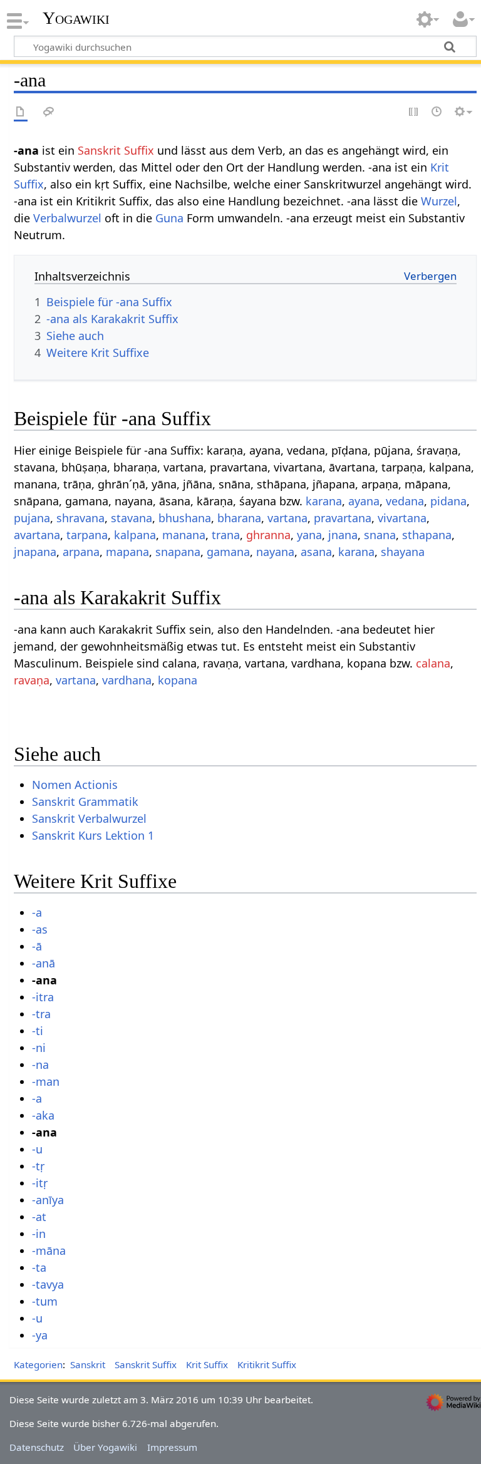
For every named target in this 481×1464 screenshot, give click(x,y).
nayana (275, 551)
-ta (39, 1267)
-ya (40, 1335)
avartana (37, 534)
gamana (228, 551)
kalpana (135, 534)
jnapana (35, 551)
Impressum (172, 1447)
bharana (239, 517)
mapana (127, 551)
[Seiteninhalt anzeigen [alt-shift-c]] (21, 112)
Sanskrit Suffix (116, 150)
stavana (131, 517)
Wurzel (439, 201)
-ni (39, 1047)
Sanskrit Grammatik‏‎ (85, 801)
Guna (169, 217)
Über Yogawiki (105, 1447)
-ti (37, 1030)
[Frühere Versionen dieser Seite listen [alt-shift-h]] (437, 112)
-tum (45, 1301)
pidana (448, 500)
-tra (41, 1013)
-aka (43, 1115)
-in (39, 1233)
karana (324, 500)
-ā (37, 946)
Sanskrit (87, 1364)
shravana (80, 517)
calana (433, 663)
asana (316, 551)
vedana (405, 500)
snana (380, 534)
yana (309, 534)
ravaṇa (31, 680)
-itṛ (40, 1182)
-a (37, 912)
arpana (81, 551)
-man (45, 1081)
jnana (343, 534)
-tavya (48, 1284)
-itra (43, 996)
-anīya (48, 1199)
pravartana (342, 517)
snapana (177, 551)
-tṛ (38, 1165)
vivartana (402, 517)
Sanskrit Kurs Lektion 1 (93, 835)
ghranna (268, 534)
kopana (177, 680)
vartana (287, 517)
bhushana (184, 517)
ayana (364, 500)
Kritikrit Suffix (266, 1364)
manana (183, 534)
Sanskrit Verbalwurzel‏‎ (89, 818)
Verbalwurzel (67, 217)
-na (40, 1064)
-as (40, 929)
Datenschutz (36, 1447)
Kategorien (38, 1364)
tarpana (87, 534)
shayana (403, 551)
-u (37, 1149)
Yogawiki (76, 18)
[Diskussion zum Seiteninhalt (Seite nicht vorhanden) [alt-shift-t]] (49, 112)
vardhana (127, 680)
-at (39, 1216)
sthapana (427, 534)
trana (226, 534)
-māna (49, 1250)
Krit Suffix (207, 1364)
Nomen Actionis (75, 784)
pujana (32, 517)
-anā (43, 963)
